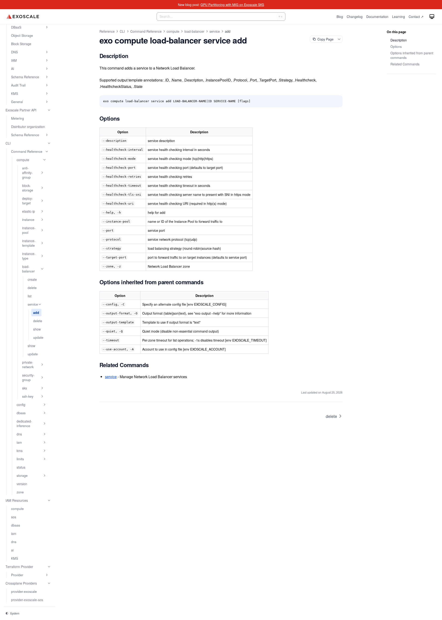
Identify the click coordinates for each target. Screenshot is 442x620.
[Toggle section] (47, 27)
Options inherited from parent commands (411, 55)
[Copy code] (336, 101)
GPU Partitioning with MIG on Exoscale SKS (232, 4)
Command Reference (146, 31)
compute (173, 31)
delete (331, 416)
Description (398, 40)
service (214, 31)
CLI (122, 31)
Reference (107, 31)
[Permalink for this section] (133, 56)
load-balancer (194, 31)
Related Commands (404, 64)
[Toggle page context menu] (339, 39)
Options (396, 46)
